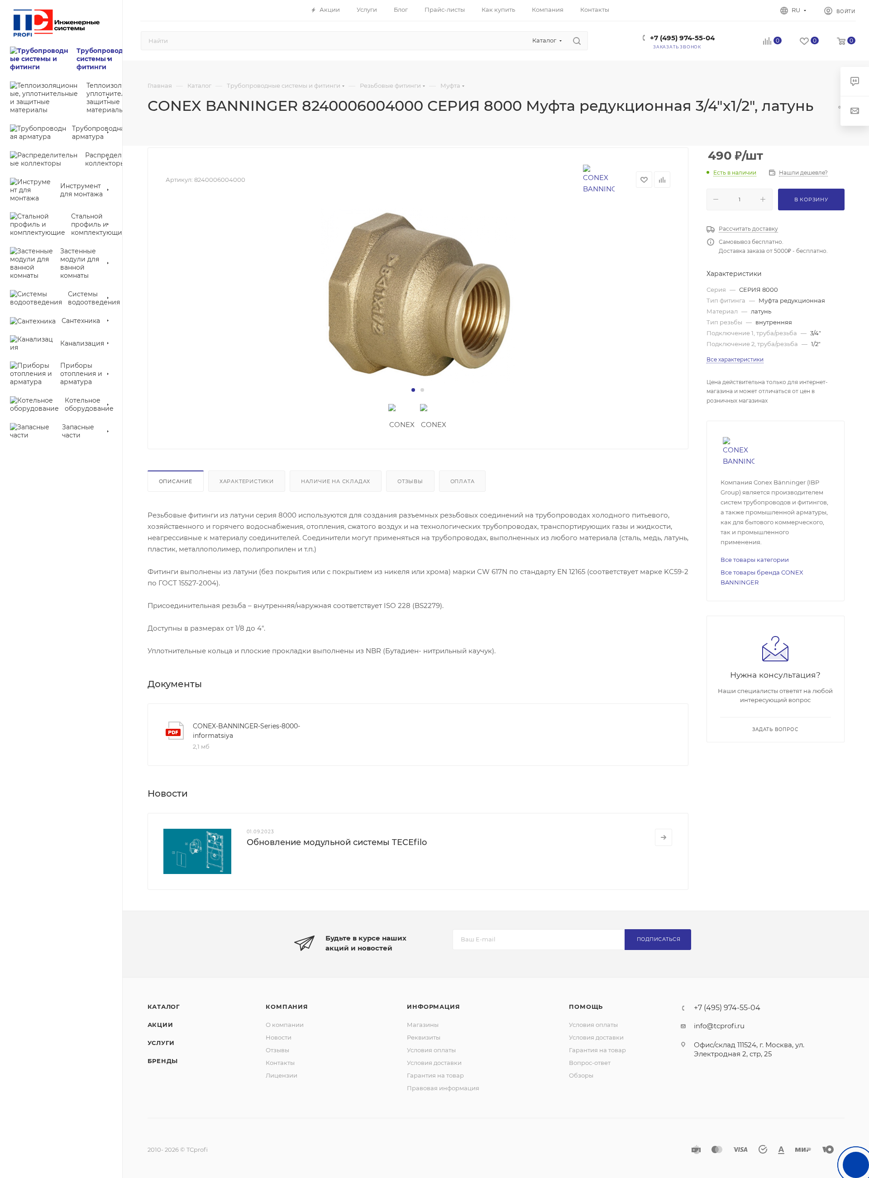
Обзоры (581, 1075)
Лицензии (281, 1075)
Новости (278, 1037)
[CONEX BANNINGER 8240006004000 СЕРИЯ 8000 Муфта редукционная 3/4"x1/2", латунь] (418, 296)
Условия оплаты (431, 1050)
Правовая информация (443, 1088)
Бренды (163, 1060)
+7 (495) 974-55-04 (682, 37)
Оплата (462, 481)
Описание (175, 481)
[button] (413, 390)
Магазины (423, 1024)
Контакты (280, 1062)
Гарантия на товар (435, 1075)
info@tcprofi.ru (719, 1025)
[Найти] (577, 40)
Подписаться (659, 939)
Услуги (161, 1042)
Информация (433, 1006)
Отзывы (410, 481)
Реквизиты (423, 1037)
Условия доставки (434, 1062)
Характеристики (247, 481)
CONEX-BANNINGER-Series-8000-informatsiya (246, 731)
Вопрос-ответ (590, 1062)
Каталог (164, 1006)
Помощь (586, 1006)
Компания (287, 1006)
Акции (160, 1024)
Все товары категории (755, 559)
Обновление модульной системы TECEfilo (337, 842)
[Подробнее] (663, 837)
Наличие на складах (335, 481)
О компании (285, 1024)
